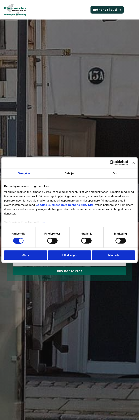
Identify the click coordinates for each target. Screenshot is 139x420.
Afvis (25, 255)
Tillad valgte (69, 255)
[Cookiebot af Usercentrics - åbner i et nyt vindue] (112, 163)
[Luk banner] (133, 163)
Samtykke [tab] (24, 173)
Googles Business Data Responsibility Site (65, 204)
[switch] (52, 241)
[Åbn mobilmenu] (132, 9)
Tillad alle (113, 255)
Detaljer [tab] (70, 173)
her (43, 222)
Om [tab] (115, 173)
